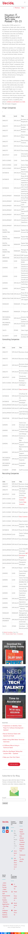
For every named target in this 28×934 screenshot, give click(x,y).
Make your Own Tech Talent (11, 757)
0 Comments (20, 634)
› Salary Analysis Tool (21, 849)
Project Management (15, 896)
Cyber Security (15, 912)
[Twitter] (3, 831)
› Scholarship (22, 855)
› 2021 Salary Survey (4, 885)
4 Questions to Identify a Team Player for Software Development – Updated (13, 728)
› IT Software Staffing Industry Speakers (5, 912)
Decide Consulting (8, 632)
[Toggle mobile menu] (25, 2)
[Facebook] (3, 828)
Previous (17, 8)
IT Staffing (15, 886)
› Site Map (5, 906)
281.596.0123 (15, 853)
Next (22, 8)
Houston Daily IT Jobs (11, 634)
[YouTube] (7, 831)
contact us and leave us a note (16, 102)
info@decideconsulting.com (15, 864)
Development (15, 905)
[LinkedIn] (7, 828)
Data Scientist (23, 389)
